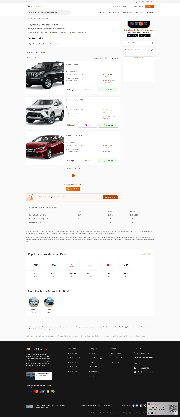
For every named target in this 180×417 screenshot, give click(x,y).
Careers (91, 362)
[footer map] (29, 406)
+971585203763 (143, 368)
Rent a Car (115, 6)
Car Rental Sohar (73, 367)
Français (105, 413)
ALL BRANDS (145, 254)
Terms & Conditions (118, 358)
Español (131, 413)
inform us (133, 327)
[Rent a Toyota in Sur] (46, 75)
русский (118, 413)
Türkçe (125, 413)
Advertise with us (95, 371)
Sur (35, 18)
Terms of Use (115, 362)
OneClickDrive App (95, 358)
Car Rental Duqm (73, 353)
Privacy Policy (79, 336)
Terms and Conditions (64, 336)
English (93, 413)
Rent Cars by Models (35, 38)
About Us (92, 353)
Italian (145, 413)
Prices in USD (98, 58)
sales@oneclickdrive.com (145, 372)
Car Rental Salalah (73, 362)
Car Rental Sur (72, 371)
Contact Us (93, 376)
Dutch (112, 413)
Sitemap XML (93, 367)
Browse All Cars (74, 189)
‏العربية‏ (99, 413)
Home (30, 18)
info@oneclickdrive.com (145, 358)
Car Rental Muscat (73, 358)
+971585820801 (143, 353)
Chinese (138, 413)
